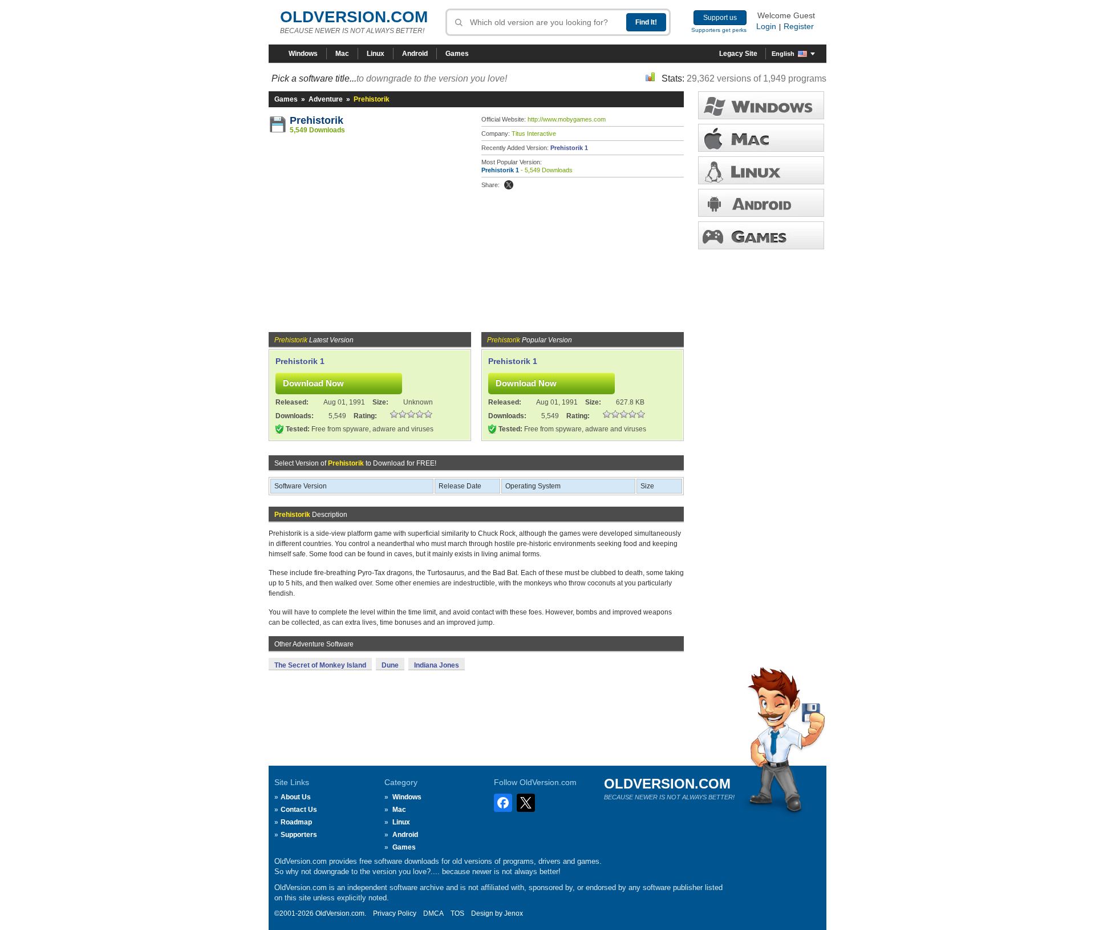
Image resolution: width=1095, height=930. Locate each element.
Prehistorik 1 (569, 147)
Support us (720, 18)
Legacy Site (738, 54)
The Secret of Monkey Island (320, 665)
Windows (303, 54)
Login (766, 26)
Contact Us (299, 810)
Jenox (513, 913)
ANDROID (761, 203)
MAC (761, 138)
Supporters (299, 835)
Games (457, 54)
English (783, 53)
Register (799, 26)
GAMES (761, 235)
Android (415, 54)
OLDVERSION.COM (354, 17)
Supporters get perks (719, 30)
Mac (342, 54)
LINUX (761, 170)
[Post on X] (508, 184)
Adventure (326, 99)
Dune (390, 665)
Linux (375, 54)
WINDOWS (761, 105)
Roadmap (296, 822)
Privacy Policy (394, 913)
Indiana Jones (436, 665)
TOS (457, 913)
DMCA (433, 913)
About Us (296, 797)
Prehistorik (316, 120)
